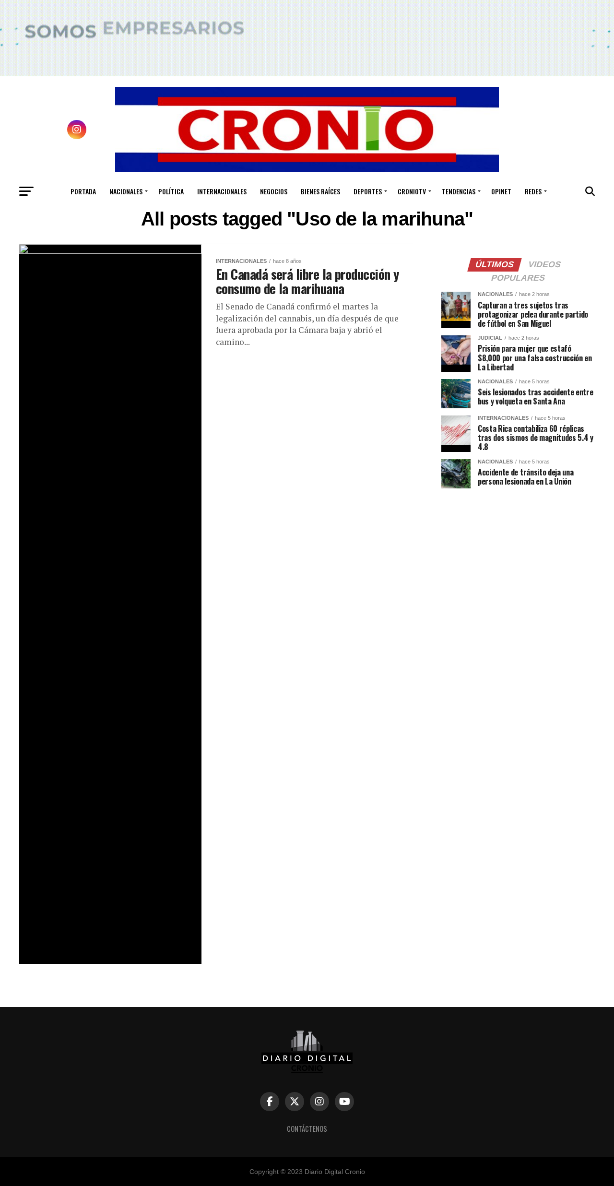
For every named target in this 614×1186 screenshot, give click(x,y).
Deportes (368, 191)
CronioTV (412, 191)
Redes (533, 191)
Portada (83, 191)
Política (171, 191)
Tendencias (458, 191)
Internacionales (222, 191)
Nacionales (125, 191)
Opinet (501, 191)
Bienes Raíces (320, 191)
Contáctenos (307, 1129)
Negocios (273, 191)
